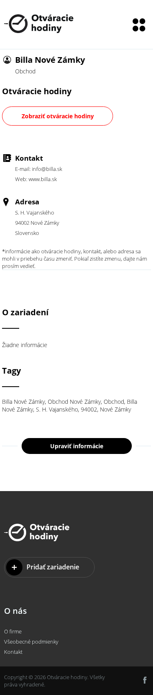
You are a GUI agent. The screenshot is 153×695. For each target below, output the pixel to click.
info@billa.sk (47, 169)
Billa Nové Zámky (23, 401)
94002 (89, 409)
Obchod (114, 401)
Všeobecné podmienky (31, 641)
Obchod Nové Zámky (74, 401)
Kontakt (13, 651)
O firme (13, 631)
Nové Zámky (115, 409)
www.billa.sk (43, 179)
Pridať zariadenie (53, 566)
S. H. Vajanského (57, 409)
